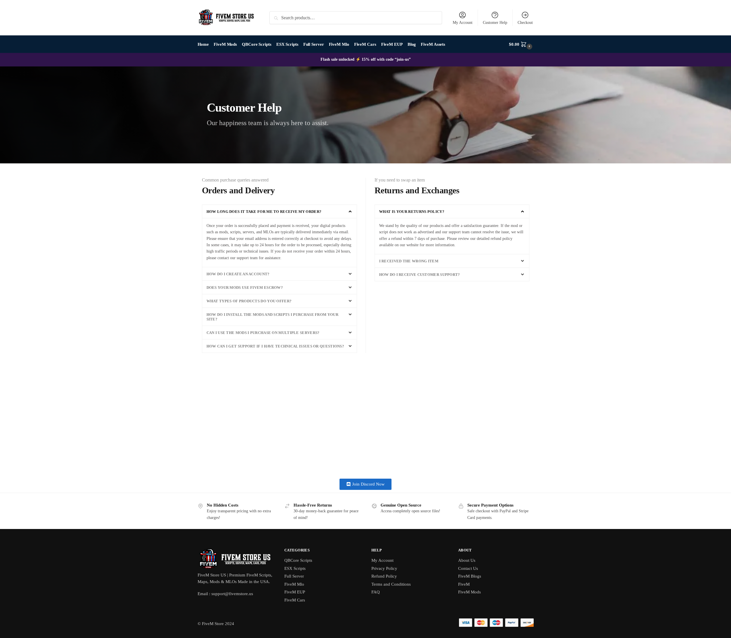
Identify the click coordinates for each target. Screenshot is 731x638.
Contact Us (468, 568)
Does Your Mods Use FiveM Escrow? (245, 287)
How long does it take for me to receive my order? (264, 211)
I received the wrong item (409, 261)
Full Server (294, 576)
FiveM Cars (294, 600)
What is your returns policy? (411, 211)
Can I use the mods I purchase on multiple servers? (263, 333)
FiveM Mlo (294, 584)
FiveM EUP (294, 592)
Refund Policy (384, 576)
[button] (279, 211)
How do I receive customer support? (419, 274)
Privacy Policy (384, 568)
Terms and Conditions (391, 584)
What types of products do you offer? (249, 301)
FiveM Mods (469, 592)
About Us (466, 560)
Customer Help (495, 22)
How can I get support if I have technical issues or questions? (275, 346)
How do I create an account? (238, 274)
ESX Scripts (295, 568)
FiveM (464, 584)
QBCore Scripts (298, 560)
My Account (462, 22)
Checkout (525, 22)
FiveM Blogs (469, 576)
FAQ (375, 592)
